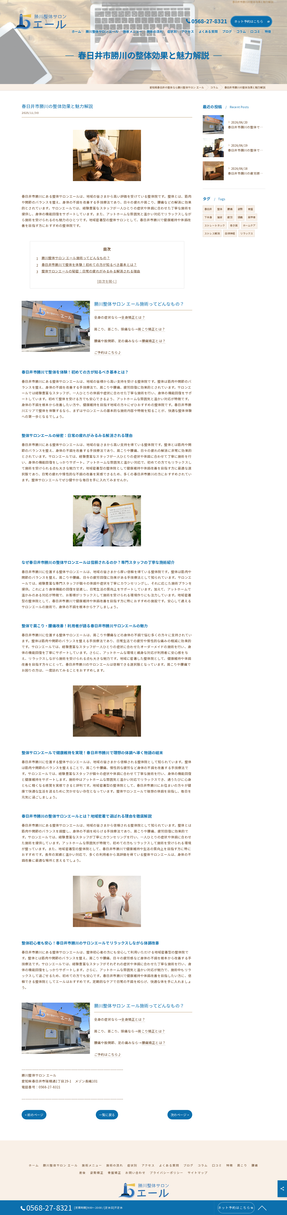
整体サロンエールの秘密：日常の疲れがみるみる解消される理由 (91, 271)
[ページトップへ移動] (262, 1207)
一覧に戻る (107, 1114)
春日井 (208, 209)
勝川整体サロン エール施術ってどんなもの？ (76, 257)
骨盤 (250, 209)
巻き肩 (234, 225)
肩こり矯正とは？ (151, 329)
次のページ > (180, 1114)
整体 (219, 209)
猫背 (219, 217)
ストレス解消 (212, 233)
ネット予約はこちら (248, 21)
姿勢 (240, 209)
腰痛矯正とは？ (154, 340)
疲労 (229, 217)
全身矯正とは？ (133, 317)
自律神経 (230, 233)
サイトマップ (198, 1172)
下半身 (208, 217)
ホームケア (249, 225)
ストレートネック (214, 225)
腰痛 (229, 209)
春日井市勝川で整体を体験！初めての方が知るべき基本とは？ (89, 264)
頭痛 (240, 217)
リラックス (246, 233)
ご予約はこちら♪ (107, 352)
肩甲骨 (252, 217)
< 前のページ (34, 1114)
